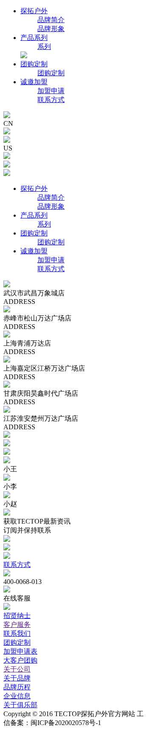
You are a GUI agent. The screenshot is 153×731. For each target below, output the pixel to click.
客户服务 (17, 624)
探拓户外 (34, 10)
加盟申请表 (20, 651)
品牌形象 (51, 28)
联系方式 (51, 99)
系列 (44, 46)
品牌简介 (51, 19)
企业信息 (17, 696)
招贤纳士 (17, 615)
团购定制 (34, 64)
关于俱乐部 (20, 704)
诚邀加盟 (34, 81)
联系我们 (17, 633)
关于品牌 (17, 678)
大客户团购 (20, 660)
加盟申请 (51, 90)
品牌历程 (17, 687)
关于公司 (17, 669)
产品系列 (34, 37)
